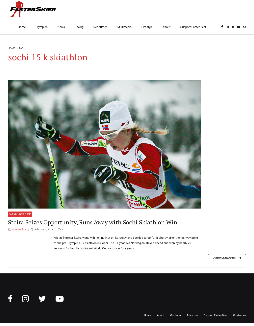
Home (22, 27)
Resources (100, 27)
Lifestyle (147, 27)
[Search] (244, 26)
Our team (175, 315)
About (166, 27)
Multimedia (124, 27)
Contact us (239, 315)
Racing (79, 27)
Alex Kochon (19, 229)
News (61, 27)
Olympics (42, 27)
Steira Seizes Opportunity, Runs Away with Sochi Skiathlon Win (92, 222)
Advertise (192, 315)
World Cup (25, 214)
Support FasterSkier (193, 27)
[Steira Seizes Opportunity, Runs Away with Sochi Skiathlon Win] (127, 144)
